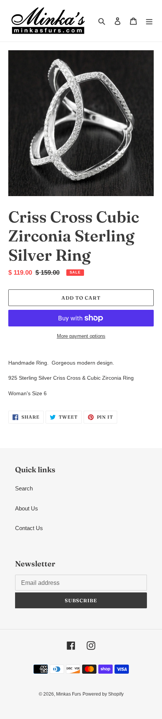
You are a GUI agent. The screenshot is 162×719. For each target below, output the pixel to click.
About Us (26, 508)
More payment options (81, 336)
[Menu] (149, 21)
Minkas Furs (68, 694)
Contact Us (29, 528)
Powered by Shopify (103, 694)
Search (24, 488)
